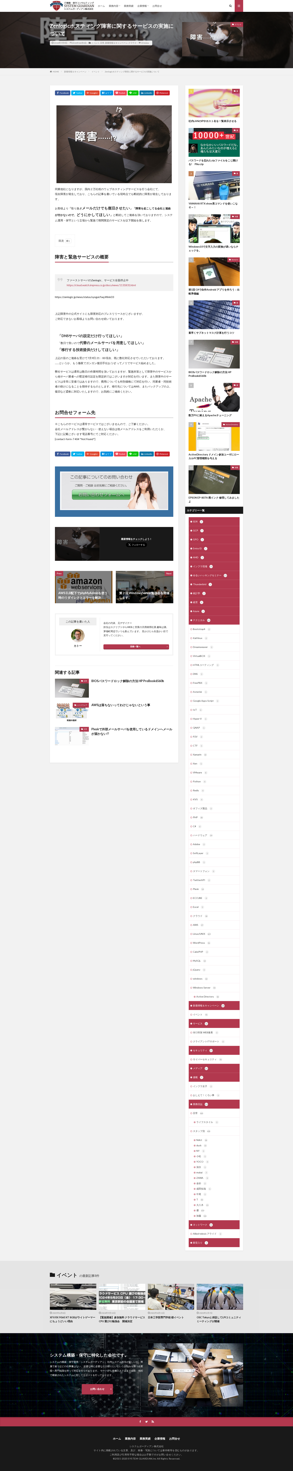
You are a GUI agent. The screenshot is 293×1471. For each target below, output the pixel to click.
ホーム (101, 5)
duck (201, 1145)
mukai (201, 1172)
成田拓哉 (203, 1188)
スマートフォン (203, 871)
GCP (197, 530)
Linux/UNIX (202, 933)
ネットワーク (202, 1224)
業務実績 (128, 5)
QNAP (198, 727)
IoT (197, 709)
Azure (198, 611)
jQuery (199, 969)
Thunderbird (202, 584)
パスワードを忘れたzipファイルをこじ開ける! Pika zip (213, 162)
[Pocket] (120, 92)
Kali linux (200, 638)
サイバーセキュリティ (207, 1059)
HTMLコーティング (205, 664)
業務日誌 (200, 1104)
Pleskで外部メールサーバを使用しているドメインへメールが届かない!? (131, 731)
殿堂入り (200, 1242)
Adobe (198, 844)
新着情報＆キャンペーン (116, 43)
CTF (197, 745)
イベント (95, 43)
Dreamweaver (202, 647)
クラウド (132, 43)
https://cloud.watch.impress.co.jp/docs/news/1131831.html (101, 285)
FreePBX (200, 682)
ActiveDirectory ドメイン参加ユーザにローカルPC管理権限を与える (214, 456)
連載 (197, 1077)
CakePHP (200, 951)
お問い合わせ (97, 1388)
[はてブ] (106, 92)
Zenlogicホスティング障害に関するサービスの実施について (132, 71)
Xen (197, 763)
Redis (198, 790)
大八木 (202, 1204)
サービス (200, 1023)
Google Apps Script (205, 700)
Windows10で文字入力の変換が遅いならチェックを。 (213, 248)
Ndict (201, 1140)
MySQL (199, 960)
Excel (198, 906)
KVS (197, 799)
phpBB (198, 862)
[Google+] (92, 92)
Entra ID (199, 548)
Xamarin (235, 260)
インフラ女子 (202, 1086)
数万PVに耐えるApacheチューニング (210, 415)
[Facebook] (62, 92)
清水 (201, 1167)
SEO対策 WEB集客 (205, 1032)
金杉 (201, 1183)
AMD (198, 557)
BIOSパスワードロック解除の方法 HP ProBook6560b (127, 681)
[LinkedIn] (146, 92)
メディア (200, 1068)
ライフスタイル (206, 1122)
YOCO (202, 1161)
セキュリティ (203, 1050)
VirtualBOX (201, 655)
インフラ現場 (202, 566)
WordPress (201, 942)
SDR (197, 521)
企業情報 (142, 5)
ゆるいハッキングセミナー (210, 575)
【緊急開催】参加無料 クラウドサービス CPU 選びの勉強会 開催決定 (122, 1319)
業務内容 (113, 5)
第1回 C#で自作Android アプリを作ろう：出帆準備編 (214, 291)
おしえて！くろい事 (206, 1095)
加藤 (236, 216)
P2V (197, 736)
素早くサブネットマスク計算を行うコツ (211, 332)
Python (199, 781)
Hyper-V (199, 718)
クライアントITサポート (208, 1041)
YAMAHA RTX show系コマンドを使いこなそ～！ (213, 205)
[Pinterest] (162, 92)
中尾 (201, 1194)
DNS (197, 673)
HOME (56, 71)
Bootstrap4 (201, 629)
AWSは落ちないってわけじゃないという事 (120, 705)
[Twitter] (77, 92)
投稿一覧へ (135, 646)
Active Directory (232, 424)
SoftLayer (200, 853)
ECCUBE (200, 898)
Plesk (198, 889)
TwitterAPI (201, 880)
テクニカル (201, 620)
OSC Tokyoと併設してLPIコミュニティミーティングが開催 (219, 1319)
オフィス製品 (202, 808)
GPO (198, 539)
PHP (198, 817)
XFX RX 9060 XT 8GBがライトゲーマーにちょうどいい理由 (72, 1319)
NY (200, 1150)
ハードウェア (82, 705)
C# (196, 826)
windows (200, 978)
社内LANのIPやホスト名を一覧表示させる (213, 120)
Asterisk (199, 691)
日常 (102, 43)
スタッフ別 (201, 1131)
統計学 (198, 593)
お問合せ (157, 5)
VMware (199, 772)
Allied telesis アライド (207, 1233)
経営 (197, 602)
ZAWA (202, 1177)
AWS (198, 924)
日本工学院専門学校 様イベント (166, 1317)
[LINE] (133, 92)
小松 (201, 1156)
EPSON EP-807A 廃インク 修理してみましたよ (214, 499)
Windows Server (204, 987)
